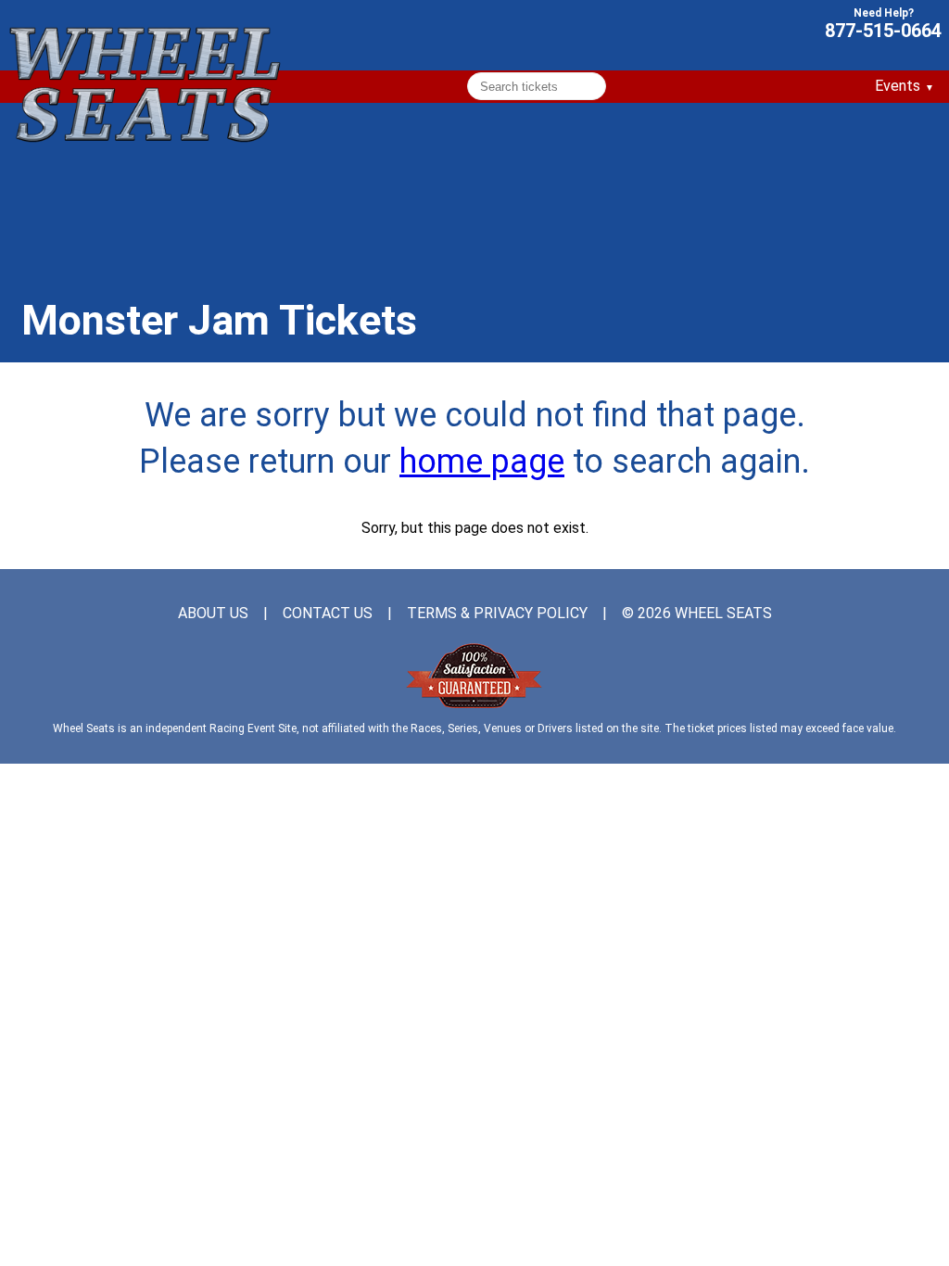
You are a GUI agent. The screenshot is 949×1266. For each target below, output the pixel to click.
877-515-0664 (883, 29)
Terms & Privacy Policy (497, 613)
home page (481, 461)
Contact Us (328, 613)
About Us (213, 613)
